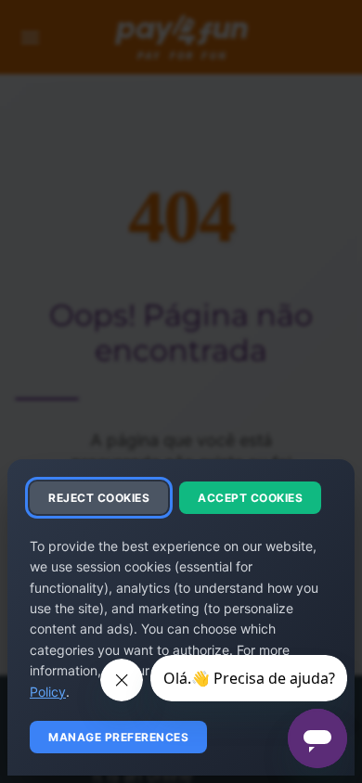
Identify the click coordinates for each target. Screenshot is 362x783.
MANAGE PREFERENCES (118, 737)
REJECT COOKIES (98, 498)
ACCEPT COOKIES (250, 498)
